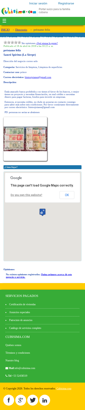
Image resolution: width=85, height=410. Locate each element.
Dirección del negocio (14, 61)
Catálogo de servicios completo (25, 328)
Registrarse (66, 3)
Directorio (21, 29)
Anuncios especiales (19, 312)
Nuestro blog (12, 360)
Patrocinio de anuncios (20, 320)
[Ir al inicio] (18, 14)
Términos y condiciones (17, 352)
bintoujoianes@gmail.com (38, 77)
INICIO (5, 29)
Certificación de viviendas (22, 304)
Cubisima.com (63, 388)
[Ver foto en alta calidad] (25, 160)
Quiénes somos (13, 345)
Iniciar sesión (38, 3)
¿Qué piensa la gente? (47, 43)
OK (67, 195)
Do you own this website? (26, 195)
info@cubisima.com (24, 368)
